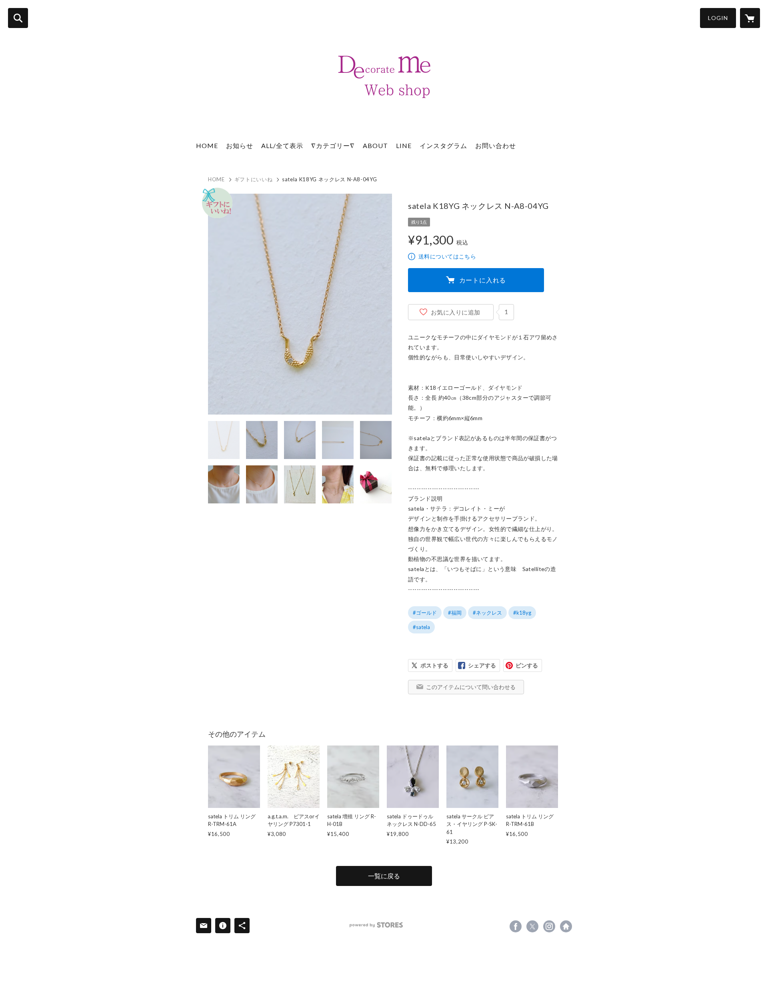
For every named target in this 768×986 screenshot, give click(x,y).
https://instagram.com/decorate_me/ (549, 926)
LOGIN (718, 17)
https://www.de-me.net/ (566, 926)
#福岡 (455, 612)
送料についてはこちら (447, 256)
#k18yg (522, 612)
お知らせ (239, 145)
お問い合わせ (495, 145)
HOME (207, 145)
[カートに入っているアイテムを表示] (750, 18)
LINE (404, 145)
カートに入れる (482, 280)
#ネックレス (487, 612)
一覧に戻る (384, 876)
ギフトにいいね (253, 179)
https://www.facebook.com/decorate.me (516, 926)
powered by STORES (376, 925)
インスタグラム (443, 145)
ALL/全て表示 (282, 145)
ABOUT (375, 145)
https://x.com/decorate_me (532, 926)
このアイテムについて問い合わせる (471, 686)
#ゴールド (425, 612)
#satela (421, 627)
